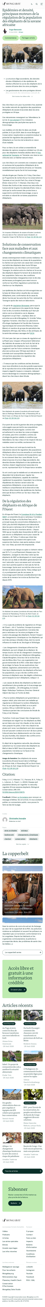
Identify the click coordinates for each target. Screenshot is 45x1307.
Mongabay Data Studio (11, 1290)
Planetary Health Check (11, 1280)
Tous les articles (11, 1171)
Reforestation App (9, 1277)
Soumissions (31, 1251)
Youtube (29, 1274)
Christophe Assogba (17, 818)
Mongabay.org (8, 1274)
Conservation (20, 839)
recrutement (15, 120)
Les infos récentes (9, 1252)
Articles (5, 1238)
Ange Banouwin (15, 30)
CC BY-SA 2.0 (14, 418)
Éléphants (33, 839)
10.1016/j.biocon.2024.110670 (13, 792)
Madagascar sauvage (10, 1267)
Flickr (29, 237)
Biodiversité (9, 835)
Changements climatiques (28, 835)
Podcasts (6, 1235)
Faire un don (31, 1238)
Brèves (5, 1245)
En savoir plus (16, 990)
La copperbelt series (13, 952)
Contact (29, 1235)
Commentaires (10, 38)
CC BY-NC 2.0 (36, 237)
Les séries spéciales (10, 1241)
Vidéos (5, 1231)
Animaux (24, 831)
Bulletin (14, 1203)
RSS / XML (30, 1280)
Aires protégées (10, 831)
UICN (32, 333)
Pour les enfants (8, 1270)
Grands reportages (9, 1248)
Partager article (28, 38)
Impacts (29, 1241)
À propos (29, 1231)
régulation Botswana (21, 306)
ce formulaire (22, 797)
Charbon (7, 839)
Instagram (30, 1270)
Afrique (21, 32)
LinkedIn (29, 1267)
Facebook (30, 1277)
